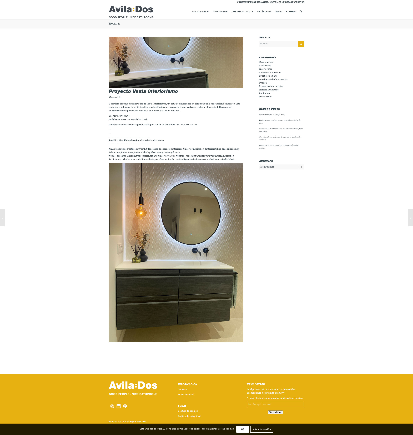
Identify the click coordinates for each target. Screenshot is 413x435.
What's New (265, 97)
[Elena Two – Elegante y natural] (410, 217)
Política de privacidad (189, 416)
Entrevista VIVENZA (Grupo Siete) (272, 114)
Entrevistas (265, 66)
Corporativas (266, 62)
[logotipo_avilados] (135, 12)
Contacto (182, 389)
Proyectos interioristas (271, 86)
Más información (262, 429)
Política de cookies (188, 411)
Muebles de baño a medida (273, 80)
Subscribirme (275, 412)
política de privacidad (291, 398)
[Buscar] (301, 12)
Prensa (263, 83)
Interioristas (265, 69)
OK (242, 429)
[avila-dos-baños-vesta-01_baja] (176, 62)
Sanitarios (264, 93)
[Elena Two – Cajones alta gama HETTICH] (2, 217)
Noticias (114, 24)
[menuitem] (270, 2)
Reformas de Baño (269, 90)
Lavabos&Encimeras (270, 73)
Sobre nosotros (186, 395)
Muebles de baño (268, 76)
